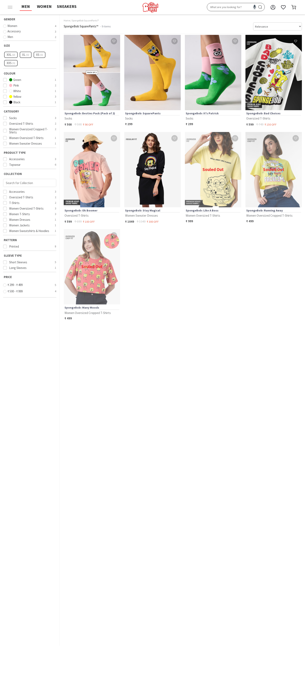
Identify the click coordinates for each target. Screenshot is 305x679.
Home (67, 20)
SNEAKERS (67, 6)
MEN (25, 6)
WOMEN (44, 6)
